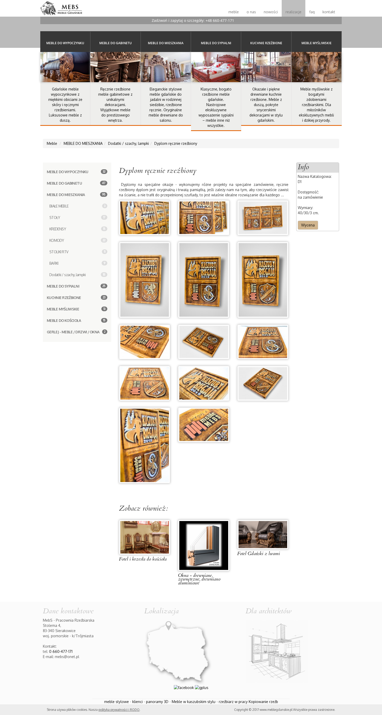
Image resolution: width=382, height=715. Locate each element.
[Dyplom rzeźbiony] (263, 217)
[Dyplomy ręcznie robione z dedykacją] (144, 383)
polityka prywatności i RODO (119, 710)
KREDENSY (77, 229)
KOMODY (77, 240)
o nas (251, 12)
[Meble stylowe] (61, 6)
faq (312, 12)
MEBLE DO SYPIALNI (76, 286)
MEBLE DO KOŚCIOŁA (76, 320)
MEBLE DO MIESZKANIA (76, 194)
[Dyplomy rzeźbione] (144, 445)
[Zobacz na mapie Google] (178, 651)
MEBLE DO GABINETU (76, 183)
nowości (271, 12)
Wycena (308, 225)
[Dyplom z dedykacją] (203, 341)
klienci (137, 701)
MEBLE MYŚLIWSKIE (76, 309)
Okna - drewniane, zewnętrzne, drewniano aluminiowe (199, 579)
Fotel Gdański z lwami (258, 553)
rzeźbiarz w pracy (233, 701)
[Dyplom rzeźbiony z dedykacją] (263, 341)
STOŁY (77, 217)
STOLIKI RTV (77, 252)
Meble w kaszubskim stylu (193, 701)
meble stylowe (116, 701)
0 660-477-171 (61, 651)
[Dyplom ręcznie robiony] (144, 341)
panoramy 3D (157, 701)
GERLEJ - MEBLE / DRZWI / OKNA (76, 332)
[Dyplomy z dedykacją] (203, 279)
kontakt (328, 12)
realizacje (293, 12)
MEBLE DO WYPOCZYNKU (76, 172)
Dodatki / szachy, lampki (77, 274)
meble (233, 12)
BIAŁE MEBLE (77, 206)
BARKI (77, 263)
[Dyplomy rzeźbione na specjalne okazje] (262, 279)
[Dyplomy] (144, 217)
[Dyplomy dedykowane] (203, 383)
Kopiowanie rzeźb (263, 701)
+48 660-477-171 (220, 20)
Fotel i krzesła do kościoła (143, 559)
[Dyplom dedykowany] (203, 424)
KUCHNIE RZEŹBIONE (76, 297)
